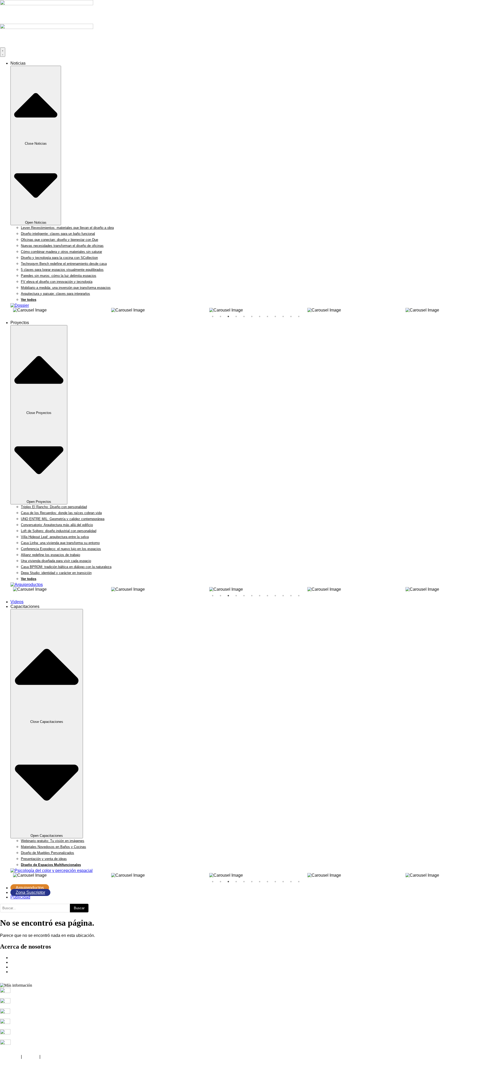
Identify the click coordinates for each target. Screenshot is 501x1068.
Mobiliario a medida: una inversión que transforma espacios (66, 288)
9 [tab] (275, 316)
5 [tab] (244, 316)
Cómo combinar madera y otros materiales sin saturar (61, 252)
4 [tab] (236, 316)
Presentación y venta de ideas (44, 859)
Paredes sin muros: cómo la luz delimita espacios (58, 276)
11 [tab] (291, 316)
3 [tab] (228, 316)
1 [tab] (212, 316)
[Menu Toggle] (2, 52)
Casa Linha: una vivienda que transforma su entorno (60, 543)
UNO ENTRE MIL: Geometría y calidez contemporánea (62, 519)
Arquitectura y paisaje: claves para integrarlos (55, 294)
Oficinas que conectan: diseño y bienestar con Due (59, 240)
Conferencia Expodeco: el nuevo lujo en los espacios (61, 549)
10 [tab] (283, 316)
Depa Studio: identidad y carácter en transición (56, 573)
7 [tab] (259, 316)
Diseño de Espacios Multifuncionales (51, 865)
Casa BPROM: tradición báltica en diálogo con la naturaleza (66, 567)
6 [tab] (251, 316)
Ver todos (28, 300)
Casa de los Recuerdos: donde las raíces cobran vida (61, 513)
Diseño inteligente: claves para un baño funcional (58, 234)
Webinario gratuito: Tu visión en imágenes (52, 841)
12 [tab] (298, 316)
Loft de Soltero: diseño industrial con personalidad (58, 531)
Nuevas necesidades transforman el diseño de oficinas (62, 246)
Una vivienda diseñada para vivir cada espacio (56, 561)
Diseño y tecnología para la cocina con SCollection (59, 258)
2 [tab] (220, 316)
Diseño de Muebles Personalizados (47, 853)
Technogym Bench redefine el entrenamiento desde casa (64, 264)
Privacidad (10, 1056)
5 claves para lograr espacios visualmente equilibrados (62, 270)
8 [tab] (267, 316)
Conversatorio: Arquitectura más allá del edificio (57, 525)
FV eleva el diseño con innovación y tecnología (56, 282)
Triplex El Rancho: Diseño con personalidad (54, 507)
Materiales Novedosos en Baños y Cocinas (53, 847)
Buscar (79, 908)
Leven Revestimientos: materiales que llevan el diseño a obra (67, 228)
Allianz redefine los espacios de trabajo (50, 555)
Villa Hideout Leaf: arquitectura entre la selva (55, 537)
